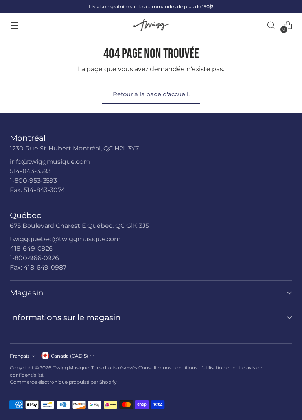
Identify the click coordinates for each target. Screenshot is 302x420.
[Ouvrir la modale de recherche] (271, 25)
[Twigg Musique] (151, 25)
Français (19, 356)
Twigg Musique (71, 367)
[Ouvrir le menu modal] (14, 25)
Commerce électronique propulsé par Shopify (63, 382)
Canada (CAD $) (69, 356)
